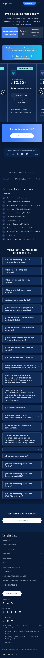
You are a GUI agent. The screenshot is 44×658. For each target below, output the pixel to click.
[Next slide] (40, 92)
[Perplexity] (8, 612)
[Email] (8, 621)
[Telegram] (12, 621)
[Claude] (16, 612)
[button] (12, 593)
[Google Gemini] (12, 612)
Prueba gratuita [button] (29, 3)
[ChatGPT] (3, 612)
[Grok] (20, 612)
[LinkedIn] (3, 603)
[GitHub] (12, 603)
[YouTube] (8, 603)
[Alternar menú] (40, 3)
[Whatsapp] (3, 621)
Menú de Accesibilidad (10, 654)
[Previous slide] (3, 92)
